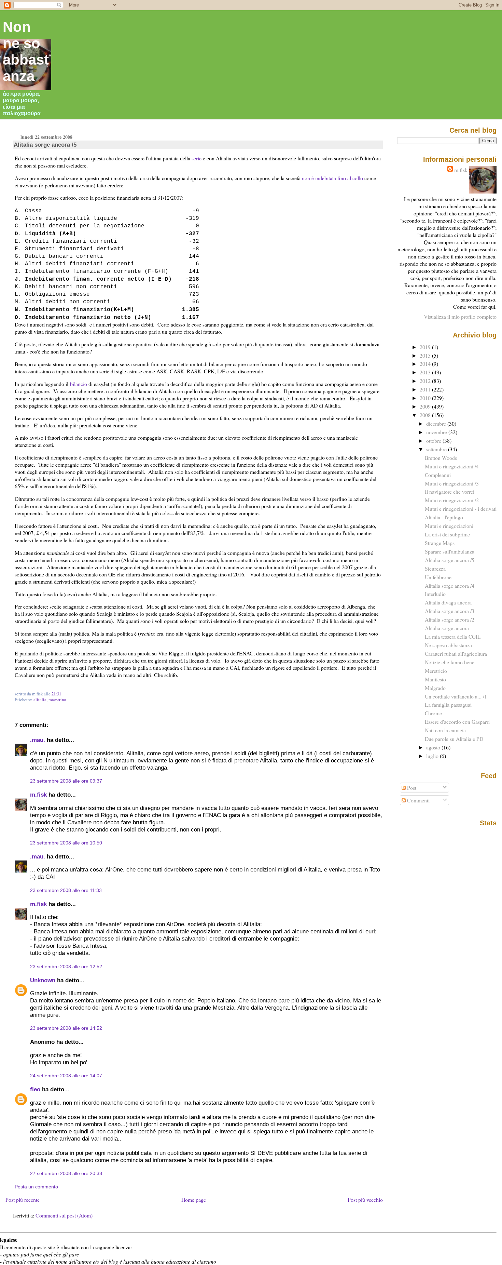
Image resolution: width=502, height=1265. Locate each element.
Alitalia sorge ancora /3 (449, 610)
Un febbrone (438, 577)
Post (411, 787)
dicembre (436, 423)
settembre (437, 449)
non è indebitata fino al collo (332, 178)
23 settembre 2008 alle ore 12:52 (66, 966)
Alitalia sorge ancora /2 (449, 619)
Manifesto (435, 679)
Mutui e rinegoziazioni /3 (452, 483)
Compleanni (438, 474)
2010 (426, 397)
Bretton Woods (441, 457)
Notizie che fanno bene (449, 662)
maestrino (57, 700)
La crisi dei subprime (447, 534)
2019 (426, 346)
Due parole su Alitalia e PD (454, 738)
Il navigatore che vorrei (449, 491)
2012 (426, 380)
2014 (426, 363)
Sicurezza (435, 568)
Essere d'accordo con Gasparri (457, 721)
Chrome (433, 713)
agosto (434, 747)
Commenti (418, 800)
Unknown (42, 980)
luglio (433, 755)
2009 (426, 406)
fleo (35, 1089)
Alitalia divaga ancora (448, 602)
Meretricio (436, 670)
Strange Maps (440, 542)
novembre (437, 432)
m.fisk (38, 794)
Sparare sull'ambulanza (449, 551)
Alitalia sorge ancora (447, 627)
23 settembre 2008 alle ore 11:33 (66, 890)
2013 (426, 372)
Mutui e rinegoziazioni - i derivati (461, 508)
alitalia (39, 700)
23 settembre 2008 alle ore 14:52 (66, 1028)
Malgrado (435, 687)
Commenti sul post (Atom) (64, 1215)
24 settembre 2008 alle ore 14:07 (66, 1075)
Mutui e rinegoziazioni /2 (452, 500)
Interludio (435, 593)
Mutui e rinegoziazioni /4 (452, 466)
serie (196, 158)
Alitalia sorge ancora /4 (449, 585)
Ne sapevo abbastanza (448, 645)
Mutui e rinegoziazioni (449, 525)
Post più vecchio (365, 1199)
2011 (426, 389)
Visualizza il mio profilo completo (460, 316)
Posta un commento (36, 1186)
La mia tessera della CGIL (453, 636)
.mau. (37, 739)
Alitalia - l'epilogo (444, 517)
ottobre (434, 440)
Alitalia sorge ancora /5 (45, 144)
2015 (426, 355)
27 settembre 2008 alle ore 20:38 (66, 1173)
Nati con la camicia (445, 730)
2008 (426, 414)
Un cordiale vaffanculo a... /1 (456, 696)
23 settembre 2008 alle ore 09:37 (66, 781)
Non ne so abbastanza (26, 51)
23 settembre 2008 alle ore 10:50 (66, 842)
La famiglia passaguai (448, 704)
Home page (193, 1199)
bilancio (78, 383)
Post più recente (22, 1199)
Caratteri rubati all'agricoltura (456, 653)
